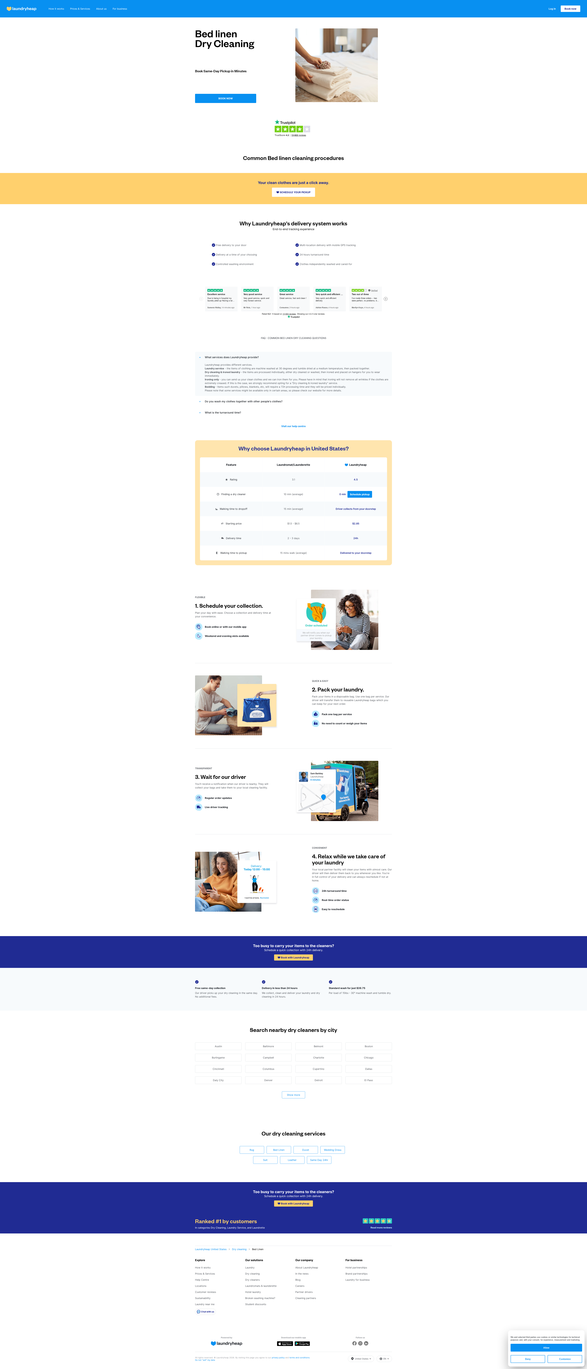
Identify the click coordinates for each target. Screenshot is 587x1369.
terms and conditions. (299, 1357)
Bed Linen (278, 1149)
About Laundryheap (306, 1267)
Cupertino (318, 1068)
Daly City (218, 1080)
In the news (301, 1273)
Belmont (318, 1046)
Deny (528, 1359)
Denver (268, 1080)
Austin (218, 1046)
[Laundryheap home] (21, 9)
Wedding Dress (332, 1149)
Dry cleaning (239, 1249)
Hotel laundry (253, 1292)
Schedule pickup (360, 494)
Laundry (250, 1267)
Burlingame (218, 1057)
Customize (565, 1359)
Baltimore (268, 1046)
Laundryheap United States (211, 1249)
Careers (299, 1285)
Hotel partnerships (356, 1267)
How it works (56, 8)
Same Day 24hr (319, 1159)
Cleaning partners (305, 1298)
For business (120, 8)
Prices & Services (80, 8)
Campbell (268, 1057)
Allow (546, 1347)
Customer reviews (205, 1292)
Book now (570, 8)
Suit (265, 1159)
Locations (200, 1285)
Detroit (319, 1080)
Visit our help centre (293, 426)
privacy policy (278, 1357)
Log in (552, 8)
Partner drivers (304, 1292)
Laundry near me (204, 1304)
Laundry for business (357, 1279)
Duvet (305, 1149)
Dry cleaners (252, 1279)
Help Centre (202, 1279)
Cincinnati (218, 1068)
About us (101, 8)
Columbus (268, 1068)
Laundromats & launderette (261, 1285)
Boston (369, 1046)
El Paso (368, 1080)
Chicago (369, 1057)
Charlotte (318, 1057)
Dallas (368, 1068)
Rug (252, 1149)
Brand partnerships (356, 1273)
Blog (298, 1279)
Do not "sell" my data (205, 1360)
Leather (292, 1159)
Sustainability (202, 1298)
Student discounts (255, 1304)
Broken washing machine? (260, 1298)
